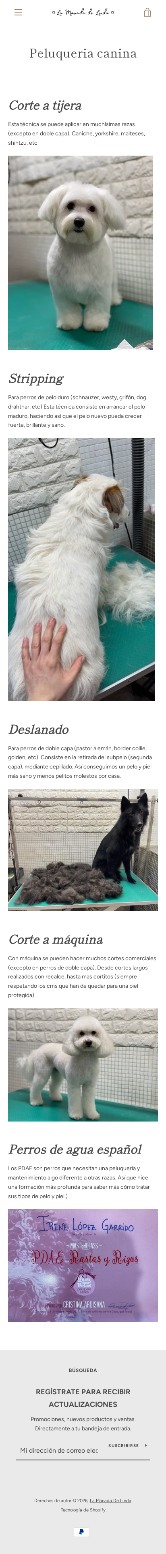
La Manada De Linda (110, 1500)
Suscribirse (123, 1445)
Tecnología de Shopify (83, 1510)
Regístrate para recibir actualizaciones (83, 1398)
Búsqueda (83, 1370)
